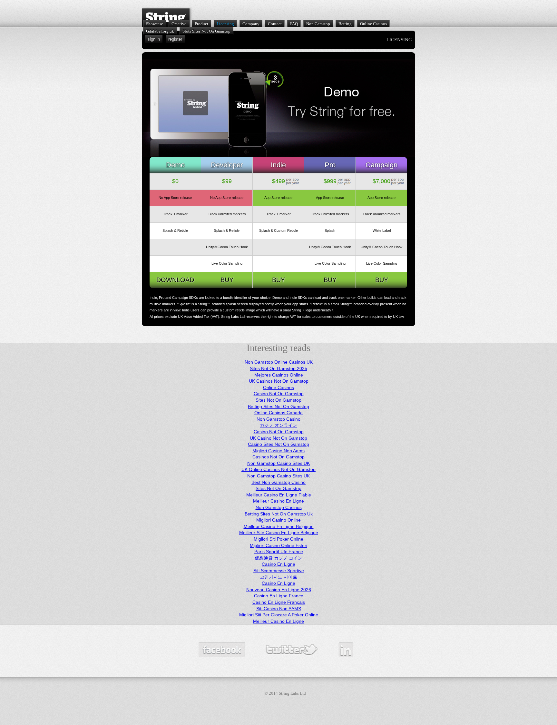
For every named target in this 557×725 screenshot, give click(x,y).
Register (175, 39)
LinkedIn (345, 649)
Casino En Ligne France (278, 595)
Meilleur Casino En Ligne (278, 501)
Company (250, 23)
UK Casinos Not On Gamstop (278, 381)
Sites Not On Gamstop (278, 400)
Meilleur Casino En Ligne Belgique (279, 526)
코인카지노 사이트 (278, 577)
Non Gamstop (318, 23)
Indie (278, 165)
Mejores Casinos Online (278, 374)
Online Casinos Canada (278, 412)
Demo (175, 165)
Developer (227, 165)
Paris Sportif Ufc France (278, 551)
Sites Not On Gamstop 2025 (278, 368)
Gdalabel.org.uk (160, 31)
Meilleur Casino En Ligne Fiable (278, 494)
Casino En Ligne (278, 564)
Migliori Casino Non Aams (278, 450)
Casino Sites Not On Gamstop (278, 444)
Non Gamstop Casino (278, 419)
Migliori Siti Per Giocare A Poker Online (278, 614)
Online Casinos (373, 23)
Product (201, 23)
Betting (345, 23)
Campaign (381, 165)
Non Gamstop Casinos (279, 507)
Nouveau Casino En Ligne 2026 (278, 589)
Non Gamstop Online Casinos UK (279, 362)
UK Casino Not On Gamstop (278, 438)
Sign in (154, 39)
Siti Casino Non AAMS (278, 608)
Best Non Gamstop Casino (278, 482)
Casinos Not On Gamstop (278, 456)
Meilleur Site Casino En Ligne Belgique (278, 532)
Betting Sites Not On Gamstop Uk (279, 513)
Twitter (292, 649)
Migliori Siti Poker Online (278, 539)
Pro (330, 165)
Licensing (225, 23)
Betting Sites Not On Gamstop (278, 406)
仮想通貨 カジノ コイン (278, 558)
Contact (275, 23)
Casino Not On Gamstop (279, 393)
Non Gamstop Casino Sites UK (278, 463)
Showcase (154, 23)
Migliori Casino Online (278, 520)
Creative (178, 23)
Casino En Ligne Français (278, 602)
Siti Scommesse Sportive (278, 570)
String (166, 17)
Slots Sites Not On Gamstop (206, 31)
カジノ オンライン (278, 425)
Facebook (222, 649)
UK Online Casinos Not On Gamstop (278, 469)
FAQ (294, 23)
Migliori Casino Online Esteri (278, 545)
